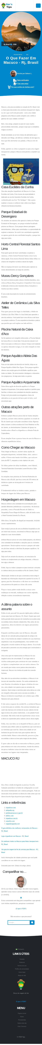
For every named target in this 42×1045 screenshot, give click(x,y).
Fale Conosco (22, 1026)
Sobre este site (22, 1023)
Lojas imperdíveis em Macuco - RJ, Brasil (15, 836)
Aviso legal (22, 972)
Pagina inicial (18, 54)
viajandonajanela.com (13, 824)
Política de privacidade (22, 969)
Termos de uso (21, 965)
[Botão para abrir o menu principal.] (38, 5)
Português (20, 949)
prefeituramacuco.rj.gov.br (14, 813)
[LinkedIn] (21, 897)
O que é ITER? (21, 908)
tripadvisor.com (11, 807)
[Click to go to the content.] (21, 100)
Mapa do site (22, 975)
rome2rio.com (10, 821)
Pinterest (22, 962)
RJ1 (27, 54)
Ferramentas (22, 1020)
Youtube (22, 959)
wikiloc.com (9, 816)
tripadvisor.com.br (11, 818)
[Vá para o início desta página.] (21, 930)
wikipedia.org (10, 810)
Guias (22, 1016)
